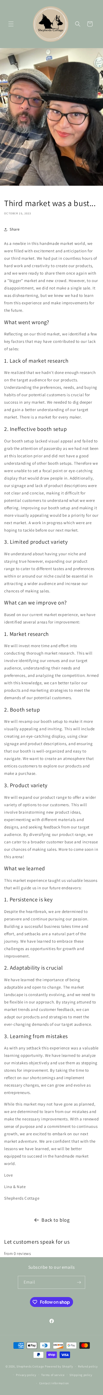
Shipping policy (80, 1375)
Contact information (54, 1383)
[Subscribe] (79, 1282)
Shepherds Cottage (30, 1366)
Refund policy (88, 1366)
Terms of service (52, 1375)
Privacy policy (26, 1375)
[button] (11, 24)
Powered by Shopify (59, 1366)
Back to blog (55, 1220)
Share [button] (15, 229)
